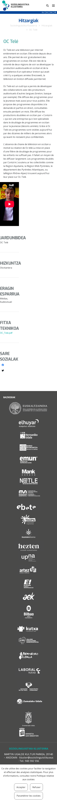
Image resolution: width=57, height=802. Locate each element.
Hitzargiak (47, 25)
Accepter (20, 787)
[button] (47, 5)
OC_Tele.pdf (6, 332)
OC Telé (33, 29)
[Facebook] (3, 365)
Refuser (36, 787)
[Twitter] (3, 370)
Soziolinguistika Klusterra (23, 25)
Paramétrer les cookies (29, 795)
